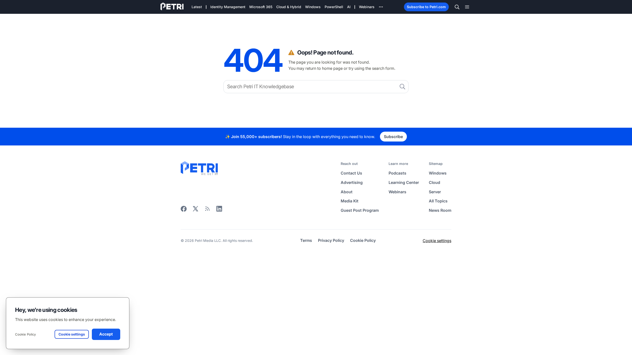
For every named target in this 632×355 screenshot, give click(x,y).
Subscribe (393, 136)
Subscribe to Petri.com (426, 7)
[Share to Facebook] (184, 210)
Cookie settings (437, 240)
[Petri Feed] (207, 210)
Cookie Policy (25, 334)
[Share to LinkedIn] (219, 210)
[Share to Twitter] (195, 210)
